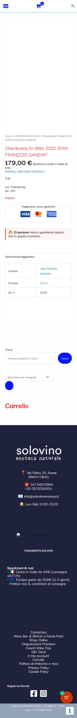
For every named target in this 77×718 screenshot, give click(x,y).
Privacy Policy (38, 667)
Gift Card (38, 652)
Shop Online (38, 640)
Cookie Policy (39, 671)
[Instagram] (43, 693)
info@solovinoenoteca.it (41, 496)
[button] (73, 6)
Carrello (38, 659)
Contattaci (39, 632)
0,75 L (44, 283)
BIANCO (10, 171)
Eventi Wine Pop (38, 648)
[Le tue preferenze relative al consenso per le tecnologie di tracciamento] (70, 711)
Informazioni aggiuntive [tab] (19, 256)
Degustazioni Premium (38, 644)
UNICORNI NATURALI (27, 136)
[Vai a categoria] (9, 385)
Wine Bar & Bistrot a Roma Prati (38, 636)
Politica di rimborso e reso (38, 663)
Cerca (9, 349)
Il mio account (38, 655)
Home (8, 136)
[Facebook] (34, 693)
